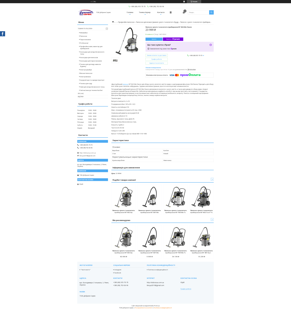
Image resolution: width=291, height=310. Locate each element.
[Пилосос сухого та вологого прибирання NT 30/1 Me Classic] (149, 197)
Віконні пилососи (86, 73)
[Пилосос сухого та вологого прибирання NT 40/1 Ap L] (201, 237)
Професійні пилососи (126, 22)
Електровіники (85, 77)
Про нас (81, 93)
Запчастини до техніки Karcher (91, 90)
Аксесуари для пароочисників (91, 61)
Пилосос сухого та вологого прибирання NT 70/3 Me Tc (175, 211)
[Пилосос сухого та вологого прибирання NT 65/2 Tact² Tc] (201, 197)
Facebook (117, 273)
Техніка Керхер (145, 12)
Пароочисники (85, 39)
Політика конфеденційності (158, 270)
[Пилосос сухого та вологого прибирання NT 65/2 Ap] (123, 197)
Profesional (84, 43)
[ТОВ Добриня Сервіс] (85, 12)
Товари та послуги (85, 29)
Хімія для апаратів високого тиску (92, 87)
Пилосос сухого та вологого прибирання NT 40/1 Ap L (201, 252)
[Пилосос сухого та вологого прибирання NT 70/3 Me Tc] (175, 197)
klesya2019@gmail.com (87, 156)
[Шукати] (211, 12)
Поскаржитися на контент (143, 308)
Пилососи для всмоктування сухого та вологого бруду (157, 22)
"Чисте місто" (85, 270)
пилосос (125, 84)
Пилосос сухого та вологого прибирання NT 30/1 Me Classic (149, 211)
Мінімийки (84, 33)
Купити (154, 39)
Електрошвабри (86, 70)
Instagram (117, 270)
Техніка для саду (86, 83)
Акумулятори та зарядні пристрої (92, 80)
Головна (130, 12)
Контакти (160, 12)
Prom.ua (157, 306)
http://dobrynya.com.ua (88, 153)
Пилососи (83, 36)
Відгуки (80, 97)
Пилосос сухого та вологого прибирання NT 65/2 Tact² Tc (201, 211)
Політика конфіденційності (163, 308)
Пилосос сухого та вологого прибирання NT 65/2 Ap (123, 211)
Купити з (169, 39)
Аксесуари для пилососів (89, 57)
